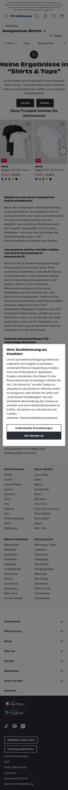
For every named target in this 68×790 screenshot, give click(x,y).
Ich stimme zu (34, 435)
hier (33, 409)
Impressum (52, 418)
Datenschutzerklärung (32, 418)
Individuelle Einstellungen (34, 428)
